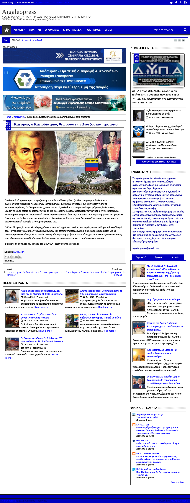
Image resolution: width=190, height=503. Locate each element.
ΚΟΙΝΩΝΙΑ (18, 252)
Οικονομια (52, 29)
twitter (171, 2)
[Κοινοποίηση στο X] (13, 257)
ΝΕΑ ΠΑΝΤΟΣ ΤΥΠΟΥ (147, 453)
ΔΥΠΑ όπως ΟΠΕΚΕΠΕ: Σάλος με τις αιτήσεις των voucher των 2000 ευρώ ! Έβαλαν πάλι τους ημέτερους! (156, 92)
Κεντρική (6, 30)
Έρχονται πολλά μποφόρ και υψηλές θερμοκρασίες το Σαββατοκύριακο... (162, 353)
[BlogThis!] (10, 257)
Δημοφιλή (141, 257)
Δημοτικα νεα (72, 29)
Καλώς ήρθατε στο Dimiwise (151, 469)
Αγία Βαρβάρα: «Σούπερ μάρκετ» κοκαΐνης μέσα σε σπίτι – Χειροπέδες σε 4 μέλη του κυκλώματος (163, 112)
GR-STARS (142, 440)
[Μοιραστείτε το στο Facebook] (17, 257)
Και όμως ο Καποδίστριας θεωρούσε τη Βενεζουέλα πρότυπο (66, 124)
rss (185, 2)
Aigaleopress (19, 11)
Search (185, 30)
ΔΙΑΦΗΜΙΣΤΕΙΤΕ (61, 2)
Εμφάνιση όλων (177, 482)
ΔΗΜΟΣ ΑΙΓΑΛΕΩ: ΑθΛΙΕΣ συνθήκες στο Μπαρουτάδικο (161, 144)
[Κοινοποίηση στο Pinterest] (20, 257)
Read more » (41, 307)
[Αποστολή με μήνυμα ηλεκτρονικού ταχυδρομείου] (6, 257)
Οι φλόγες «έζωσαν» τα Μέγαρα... (164, 299)
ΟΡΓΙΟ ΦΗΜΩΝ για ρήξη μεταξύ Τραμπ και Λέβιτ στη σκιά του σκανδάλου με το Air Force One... (164, 380)
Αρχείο (175, 257)
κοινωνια (19, 29)
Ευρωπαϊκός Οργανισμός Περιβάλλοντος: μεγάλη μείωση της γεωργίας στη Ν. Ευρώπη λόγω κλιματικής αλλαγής (158, 459)
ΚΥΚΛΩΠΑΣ (142, 424)
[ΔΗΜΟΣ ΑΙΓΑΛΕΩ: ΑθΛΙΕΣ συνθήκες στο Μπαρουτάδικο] (138, 147)
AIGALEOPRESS (179, 500)
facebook (176, 2)
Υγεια (108, 29)
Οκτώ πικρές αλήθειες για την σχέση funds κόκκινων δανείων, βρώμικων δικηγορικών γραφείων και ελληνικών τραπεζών (157, 430)
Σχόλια (158, 257)
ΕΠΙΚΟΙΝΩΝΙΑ (42, 2)
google (180, 2)
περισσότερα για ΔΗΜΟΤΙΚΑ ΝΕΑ (158, 161)
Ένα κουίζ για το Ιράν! (32, 40)
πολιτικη (35, 29)
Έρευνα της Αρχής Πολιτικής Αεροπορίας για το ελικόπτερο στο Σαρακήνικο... (165, 326)
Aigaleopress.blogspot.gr (149, 414)
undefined (43, 297)
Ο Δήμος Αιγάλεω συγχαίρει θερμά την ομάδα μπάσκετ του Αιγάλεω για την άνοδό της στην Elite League (165, 128)
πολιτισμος (93, 29)
